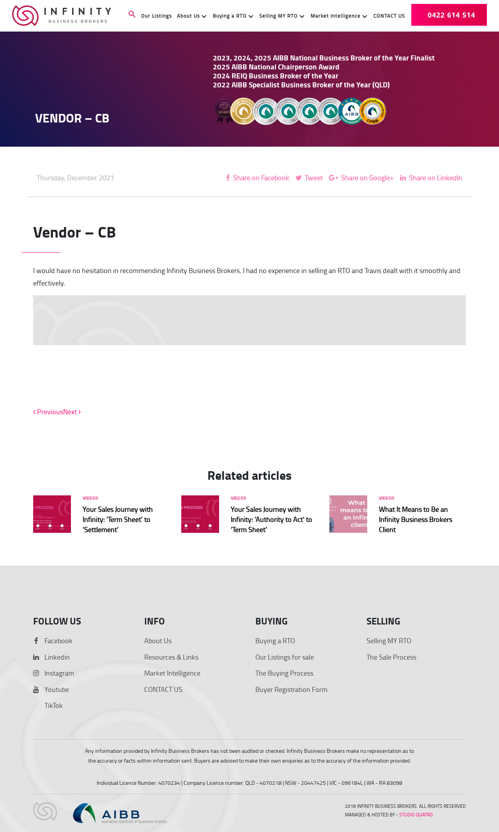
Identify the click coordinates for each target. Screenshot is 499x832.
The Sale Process (391, 657)
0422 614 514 (451, 15)
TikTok (53, 705)
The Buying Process (284, 673)
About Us (188, 15)
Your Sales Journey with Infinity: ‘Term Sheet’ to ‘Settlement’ (118, 519)
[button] (132, 15)
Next (70, 411)
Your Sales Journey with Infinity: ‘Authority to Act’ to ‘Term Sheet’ (271, 519)
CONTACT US (389, 15)
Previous (49, 411)
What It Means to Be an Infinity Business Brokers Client (415, 519)
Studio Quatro (416, 814)
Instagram (58, 673)
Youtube (56, 689)
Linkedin (56, 657)
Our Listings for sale (284, 657)
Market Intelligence (336, 15)
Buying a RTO (230, 15)
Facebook (58, 640)
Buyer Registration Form (291, 689)
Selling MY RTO (278, 15)
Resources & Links (171, 657)
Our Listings (156, 15)
